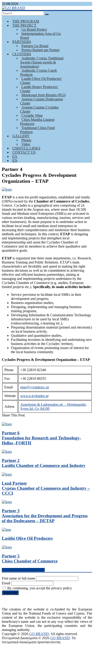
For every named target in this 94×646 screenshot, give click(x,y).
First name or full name (18, 578)
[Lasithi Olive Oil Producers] (6, 530)
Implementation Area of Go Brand (40, 36)
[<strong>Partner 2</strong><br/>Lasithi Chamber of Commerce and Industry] (7, 451)
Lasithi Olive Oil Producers (27, 538)
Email (6, 583)
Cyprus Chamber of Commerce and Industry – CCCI (46, 488)
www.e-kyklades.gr (34, 396)
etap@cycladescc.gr (34, 387)
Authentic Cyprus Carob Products (38, 72)
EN (14, 160)
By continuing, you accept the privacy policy (39, 588)
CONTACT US (24, 152)
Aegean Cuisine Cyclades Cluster (39, 109)
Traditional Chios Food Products (37, 130)
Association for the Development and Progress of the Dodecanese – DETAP (45, 515)
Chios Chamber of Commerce (29, 558)
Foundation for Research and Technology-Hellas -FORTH (41, 438)
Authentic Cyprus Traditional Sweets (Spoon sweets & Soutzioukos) (41, 62)
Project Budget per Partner (40, 50)
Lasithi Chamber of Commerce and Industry (44, 463)
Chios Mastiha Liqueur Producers (37, 122)
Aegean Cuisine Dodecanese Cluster (41, 101)
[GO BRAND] (13, 8)
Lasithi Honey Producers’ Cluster (39, 89)
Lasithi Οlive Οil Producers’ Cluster (41, 81)
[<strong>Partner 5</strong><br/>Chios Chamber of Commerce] (7, 547)
